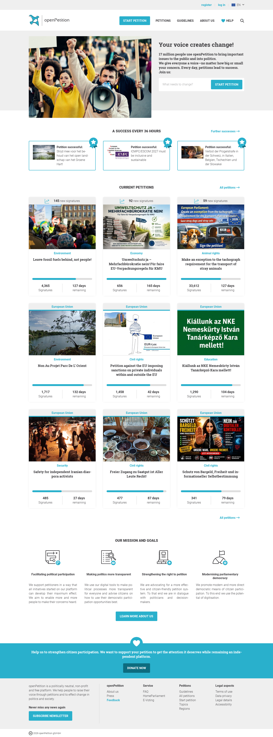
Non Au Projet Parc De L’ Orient (62, 365)
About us (207, 20)
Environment (62, 253)
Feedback (113, 700)
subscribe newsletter (50, 716)
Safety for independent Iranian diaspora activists (62, 474)
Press (110, 696)
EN (237, 5)
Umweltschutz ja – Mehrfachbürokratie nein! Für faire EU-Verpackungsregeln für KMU (136, 264)
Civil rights (137, 359)
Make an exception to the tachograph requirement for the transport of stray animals (211, 264)
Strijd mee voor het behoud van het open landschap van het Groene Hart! (72, 155)
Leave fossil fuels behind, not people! (62, 259)
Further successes (223, 131)
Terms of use (223, 691)
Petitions (163, 20)
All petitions (228, 187)
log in (221, 5)
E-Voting (148, 700)
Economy (136, 253)
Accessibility (223, 704)
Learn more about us (136, 616)
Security (62, 465)
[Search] (242, 21)
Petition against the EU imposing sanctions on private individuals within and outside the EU (136, 370)
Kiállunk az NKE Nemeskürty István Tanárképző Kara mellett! (211, 367)
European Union (62, 306)
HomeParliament (154, 696)
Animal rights (211, 253)
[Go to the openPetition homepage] (49, 20)
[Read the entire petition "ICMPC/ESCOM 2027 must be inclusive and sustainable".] (118, 158)
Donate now (136, 668)
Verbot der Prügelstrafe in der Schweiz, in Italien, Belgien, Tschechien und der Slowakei (221, 155)
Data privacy (223, 696)
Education (210, 359)
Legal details (223, 700)
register (206, 5)
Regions (184, 708)
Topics (183, 704)
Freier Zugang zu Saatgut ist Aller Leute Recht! (136, 474)
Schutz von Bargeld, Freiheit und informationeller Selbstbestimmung (210, 474)
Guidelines (185, 20)
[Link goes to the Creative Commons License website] (31, 733)
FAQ (145, 691)
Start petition (134, 20)
